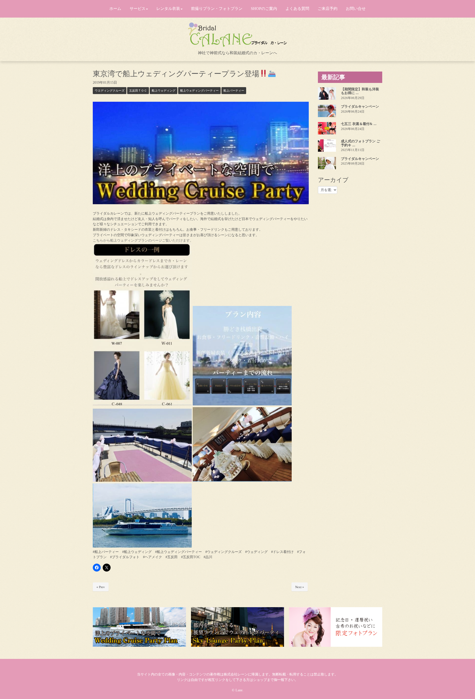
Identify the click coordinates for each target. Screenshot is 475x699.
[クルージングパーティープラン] (139, 627)
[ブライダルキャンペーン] (327, 111)
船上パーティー (233, 90)
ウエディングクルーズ (109, 90)
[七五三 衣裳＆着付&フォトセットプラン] (327, 128)
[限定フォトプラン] (335, 627)
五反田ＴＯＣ (138, 90)
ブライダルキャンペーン (360, 106)
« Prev (100, 587)
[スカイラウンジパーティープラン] (237, 627)
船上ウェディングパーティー (199, 90)
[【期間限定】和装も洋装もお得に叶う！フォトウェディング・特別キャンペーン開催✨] (327, 93)
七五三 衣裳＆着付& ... (359, 124)
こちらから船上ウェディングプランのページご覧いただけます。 (143, 240)
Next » (299, 587)
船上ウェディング (163, 90)
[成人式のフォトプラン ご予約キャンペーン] (327, 145)
